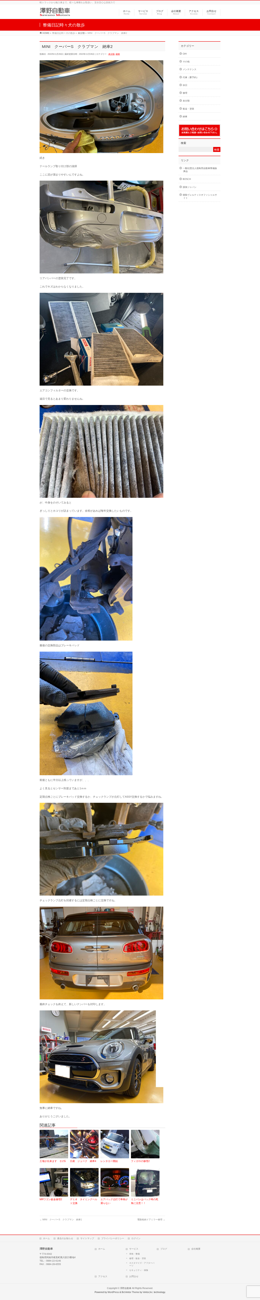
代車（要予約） (191, 77)
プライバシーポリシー (112, 1238)
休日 (185, 85)
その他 (186, 61)
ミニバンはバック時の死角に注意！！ (144, 1201)
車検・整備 (134, 1254)
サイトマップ (87, 1238)
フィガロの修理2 (140, 1161)
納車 (118, 54)
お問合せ (133, 1276)
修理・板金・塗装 (137, 1258)
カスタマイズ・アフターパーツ (141, 1264)
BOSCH (187, 179)
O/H (185, 53)
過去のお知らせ (65, 1238)
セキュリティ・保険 (138, 1270)
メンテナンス (189, 69)
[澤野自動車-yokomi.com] (55, 14)
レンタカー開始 (109, 1161)
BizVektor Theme (130, 1292)
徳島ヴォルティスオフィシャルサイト (200, 196)
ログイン (135, 1238)
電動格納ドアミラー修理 (151, 1219)
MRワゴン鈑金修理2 (51, 1199)
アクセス (102, 1276)
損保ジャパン (189, 187)
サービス (133, 1249)
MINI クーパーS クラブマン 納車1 (61, 1219)
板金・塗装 (188, 108)
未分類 (111, 54)
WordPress (113, 1292)
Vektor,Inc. (148, 1292)
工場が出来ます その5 (53, 1161)
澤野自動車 (125, 1288)
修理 (185, 93)
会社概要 (195, 1249)
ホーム (46, 1238)
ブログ (163, 1249)
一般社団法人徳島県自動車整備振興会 (200, 170)
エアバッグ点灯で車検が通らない (114, 1201)
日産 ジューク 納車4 (83, 1161)
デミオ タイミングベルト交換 (83, 1201)
